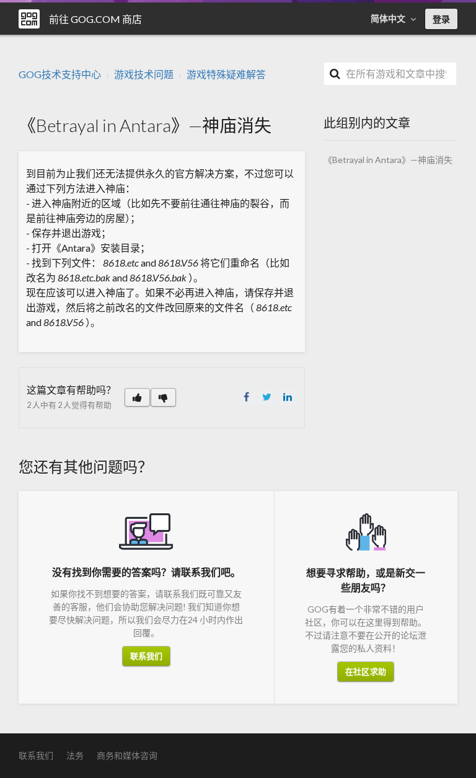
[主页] (29, 19)
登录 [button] (441, 19)
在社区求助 (365, 671)
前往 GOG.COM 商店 (95, 19)
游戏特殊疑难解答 (226, 74)
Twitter (267, 396)
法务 (75, 755)
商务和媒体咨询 (127, 755)
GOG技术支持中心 (60, 74)
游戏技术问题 (144, 74)
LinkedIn (287, 396)
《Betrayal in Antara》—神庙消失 (388, 159)
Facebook (246, 396)
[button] (137, 397)
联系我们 (146, 656)
